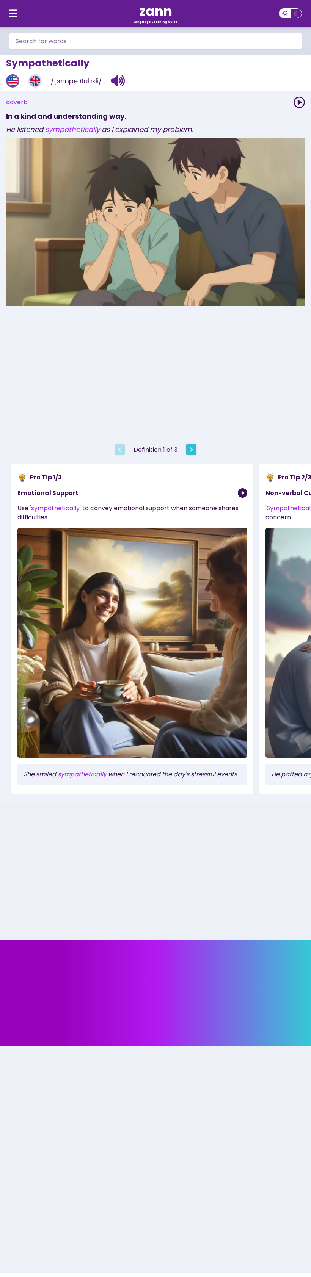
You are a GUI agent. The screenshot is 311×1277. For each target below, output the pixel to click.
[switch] (290, 13)
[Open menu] (13, 13)
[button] (118, 80)
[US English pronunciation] (12, 81)
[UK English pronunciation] (35, 81)
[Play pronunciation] (299, 102)
